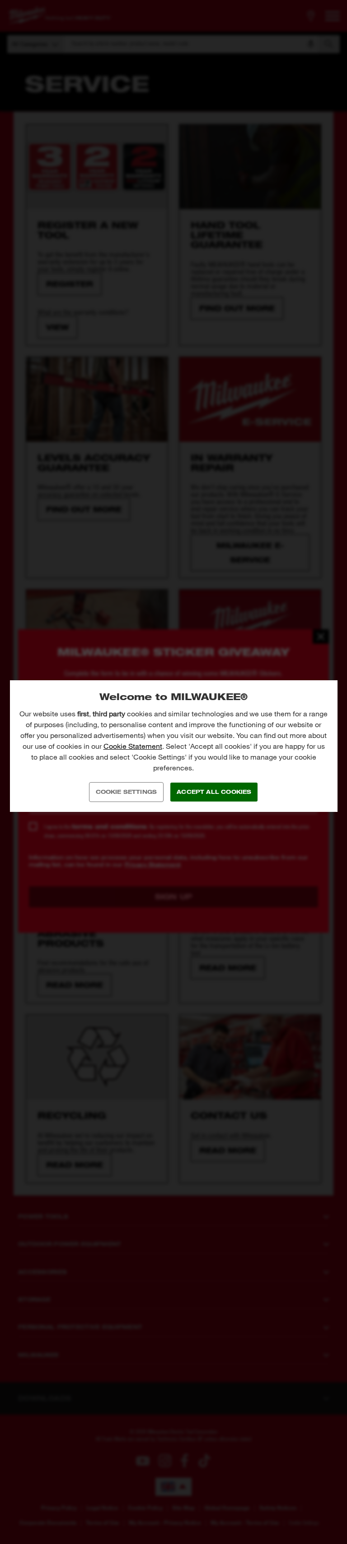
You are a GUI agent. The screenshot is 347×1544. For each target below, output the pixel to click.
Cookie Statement (132, 746)
